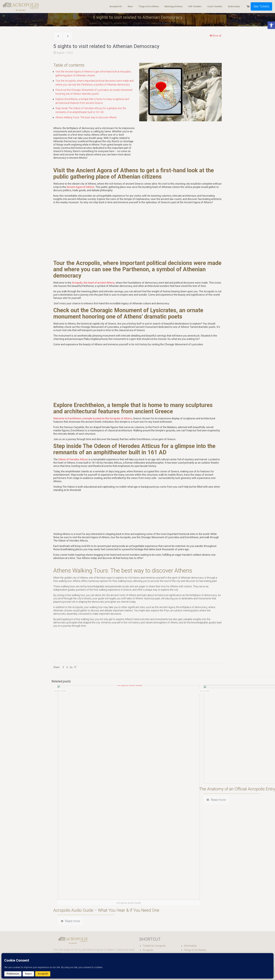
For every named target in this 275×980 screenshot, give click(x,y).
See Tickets (261, 6)
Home (93, 23)
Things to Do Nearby (195, 950)
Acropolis (148, 950)
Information (190, 945)
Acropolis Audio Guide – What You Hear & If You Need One (106, 910)
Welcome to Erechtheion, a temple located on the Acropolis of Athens (92, 418)
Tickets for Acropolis (154, 945)
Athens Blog (120, 23)
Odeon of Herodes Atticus (73, 459)
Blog (105, 23)
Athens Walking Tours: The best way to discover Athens (86, 117)
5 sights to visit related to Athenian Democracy (159, 23)
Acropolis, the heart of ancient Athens (93, 282)
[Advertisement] (137, 232)
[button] (271, 25)
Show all (216, 35)
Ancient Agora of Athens (80, 186)
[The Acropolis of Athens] (21, 6)
